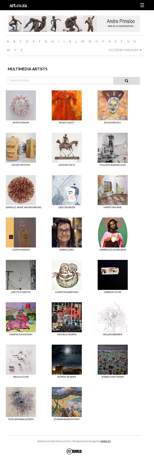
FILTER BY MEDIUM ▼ (125, 50)
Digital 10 (105, 441)
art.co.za (18, 5)
